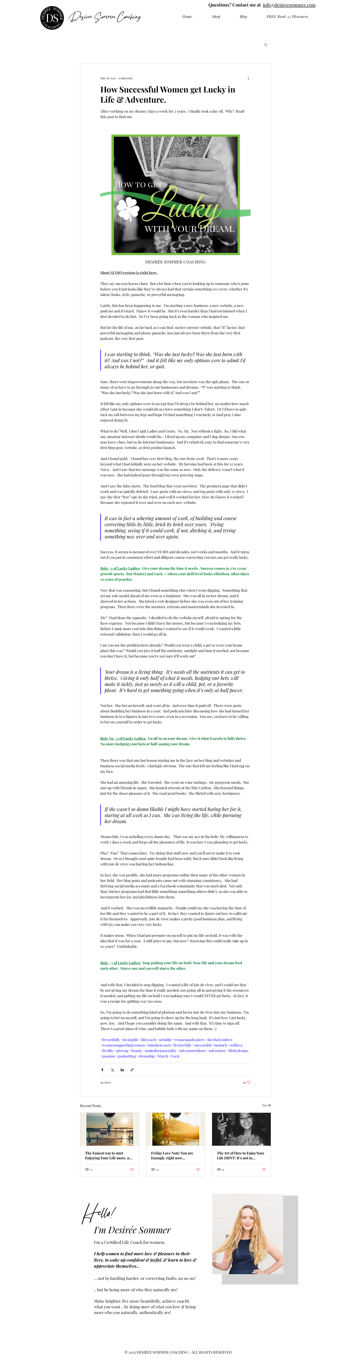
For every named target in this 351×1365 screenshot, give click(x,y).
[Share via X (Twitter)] (112, 1070)
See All (266, 1105)
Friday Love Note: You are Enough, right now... (172, 1155)
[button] (266, 44)
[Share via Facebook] (102, 1070)
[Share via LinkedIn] (122, 1070)
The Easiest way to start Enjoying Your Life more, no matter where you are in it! (108, 1155)
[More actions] (248, 78)
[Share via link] (132, 1070)
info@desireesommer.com (289, 5)
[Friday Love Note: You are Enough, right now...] (175, 1129)
